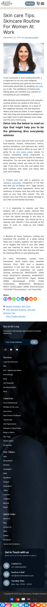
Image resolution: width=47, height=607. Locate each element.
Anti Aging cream (24, 152)
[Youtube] (17, 349)
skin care (31, 310)
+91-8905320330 (18, 567)
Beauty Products (13, 306)
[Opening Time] (6, 583)
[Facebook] (5, 299)
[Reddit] (31, 299)
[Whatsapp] (14, 299)
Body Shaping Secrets (16, 316)
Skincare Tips (9, 313)
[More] (35, 299)
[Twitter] (18, 299)
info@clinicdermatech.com (22, 576)
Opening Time (17, 580)
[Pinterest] (27, 299)
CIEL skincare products (16, 310)
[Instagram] (10, 299)
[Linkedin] (22, 299)
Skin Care (26, 306)
